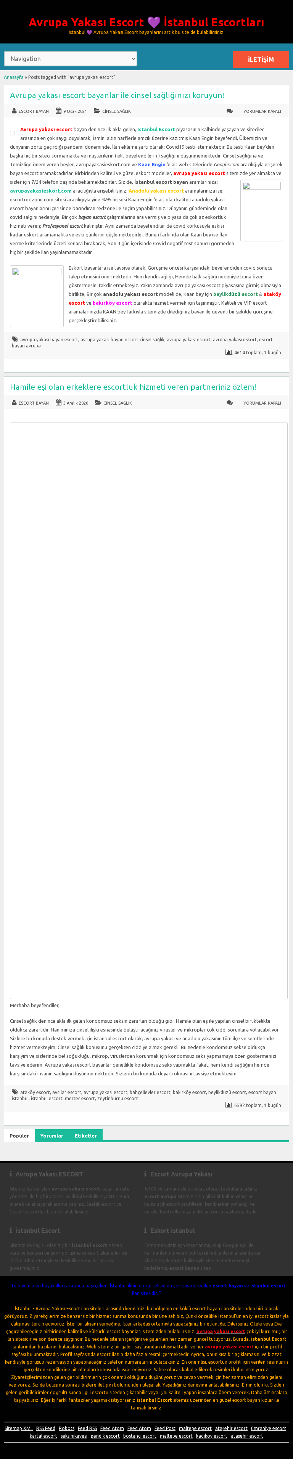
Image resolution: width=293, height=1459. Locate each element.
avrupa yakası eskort (235, 339)
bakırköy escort (189, 1092)
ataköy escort (35, 1092)
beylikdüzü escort (227, 1092)
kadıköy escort (211, 1435)
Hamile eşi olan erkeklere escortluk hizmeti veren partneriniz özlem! (133, 386)
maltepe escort (195, 1428)
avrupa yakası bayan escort (49, 339)
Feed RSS (87, 1428)
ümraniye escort (268, 1428)
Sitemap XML (19, 1428)
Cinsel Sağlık (116, 111)
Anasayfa (14, 77)
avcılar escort (66, 1092)
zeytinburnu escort (117, 1098)
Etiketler (86, 1135)
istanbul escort (47, 1098)
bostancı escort (139, 1435)
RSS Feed (45, 1428)
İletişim (261, 59)
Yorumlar (51, 1135)
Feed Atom (112, 1428)
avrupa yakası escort (189, 339)
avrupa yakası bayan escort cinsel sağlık (122, 339)
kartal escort (43, 1435)
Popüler (19, 1135)
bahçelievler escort (150, 1092)
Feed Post (165, 1428)
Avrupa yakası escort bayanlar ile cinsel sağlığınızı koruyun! (117, 95)
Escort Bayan (34, 111)
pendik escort (105, 1435)
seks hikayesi (74, 1435)
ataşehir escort (231, 1428)
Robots (66, 1428)
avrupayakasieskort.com (41, 190)
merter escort (80, 1098)
